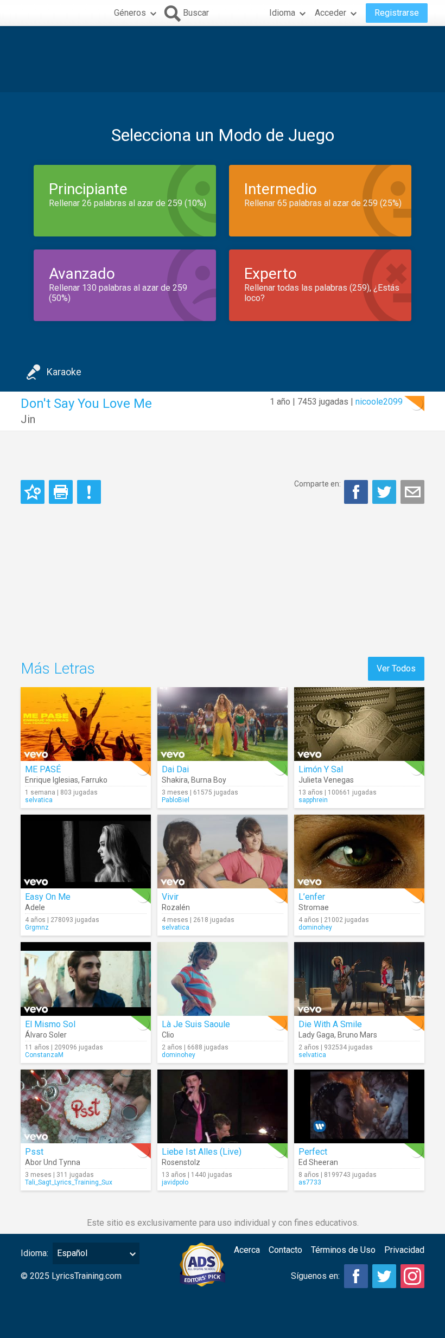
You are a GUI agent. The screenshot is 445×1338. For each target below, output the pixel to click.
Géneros (130, 13)
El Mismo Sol (50, 1024)
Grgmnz (37, 927)
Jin (28, 419)
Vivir (170, 897)
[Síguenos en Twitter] (384, 1276)
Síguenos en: (315, 1276)
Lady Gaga (316, 1034)
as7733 (309, 1182)
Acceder (330, 13)
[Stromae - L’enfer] (359, 851)
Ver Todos (396, 668)
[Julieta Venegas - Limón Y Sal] (359, 724)
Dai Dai (175, 769)
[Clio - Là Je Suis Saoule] (222, 979)
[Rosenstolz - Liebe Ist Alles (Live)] (222, 1106)
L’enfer (311, 897)
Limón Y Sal (320, 769)
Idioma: (34, 1253)
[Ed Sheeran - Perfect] (359, 1106)
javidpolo (175, 1182)
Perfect (312, 1152)
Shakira (175, 780)
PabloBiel (175, 800)
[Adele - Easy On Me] (86, 851)
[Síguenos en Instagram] (412, 1276)
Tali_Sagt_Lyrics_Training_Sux (68, 1182)
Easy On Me (48, 897)
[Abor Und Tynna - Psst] (86, 1106)
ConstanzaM (44, 1055)
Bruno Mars (357, 1034)
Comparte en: (317, 484)
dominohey (315, 927)
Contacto (285, 1250)
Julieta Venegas (326, 780)
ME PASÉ (43, 769)
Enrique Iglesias (51, 780)
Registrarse (396, 13)
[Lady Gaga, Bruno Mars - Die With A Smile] (359, 979)
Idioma (282, 13)
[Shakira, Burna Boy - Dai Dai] (222, 724)
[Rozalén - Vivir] (222, 851)
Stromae (313, 907)
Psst (34, 1152)
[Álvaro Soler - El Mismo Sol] (86, 979)
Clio (168, 1034)
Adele (35, 907)
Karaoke (64, 371)
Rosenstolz (181, 1162)
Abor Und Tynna (52, 1162)
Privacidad (404, 1250)
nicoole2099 (379, 401)
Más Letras (58, 668)
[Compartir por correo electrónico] (412, 492)
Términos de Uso (343, 1250)
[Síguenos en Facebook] (356, 1276)
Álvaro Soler (46, 1034)
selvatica (39, 800)
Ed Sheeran (318, 1162)
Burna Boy (208, 780)
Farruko (94, 780)
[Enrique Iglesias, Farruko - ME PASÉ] (86, 724)
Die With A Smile (330, 1024)
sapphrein (313, 800)
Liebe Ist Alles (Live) (201, 1152)
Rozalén (176, 907)
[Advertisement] (222, 59)
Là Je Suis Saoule (196, 1024)
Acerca (247, 1250)
